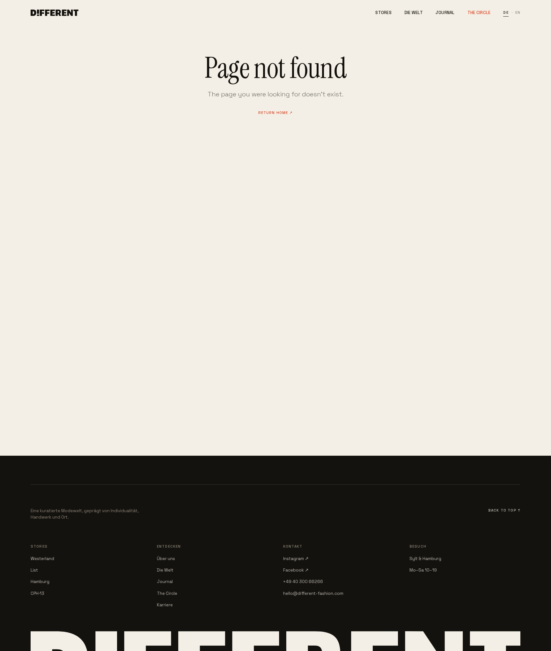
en (517, 12)
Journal (445, 12)
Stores (383, 12)
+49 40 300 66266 (303, 581)
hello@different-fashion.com (313, 593)
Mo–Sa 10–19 (423, 570)
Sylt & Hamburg (425, 558)
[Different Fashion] (54, 13)
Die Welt (413, 12)
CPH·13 (37, 593)
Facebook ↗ (296, 570)
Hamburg (40, 581)
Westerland (42, 558)
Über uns (166, 558)
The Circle (479, 12)
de (505, 12)
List (34, 570)
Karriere (165, 605)
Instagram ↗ (296, 558)
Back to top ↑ (504, 510)
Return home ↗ (275, 112)
